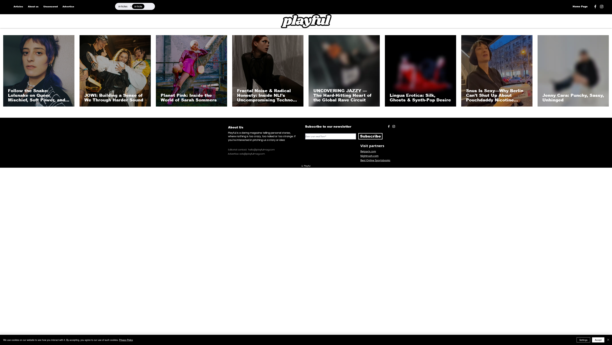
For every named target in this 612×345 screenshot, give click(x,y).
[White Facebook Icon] (389, 126)
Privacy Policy (126, 339)
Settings (583, 339)
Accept (598, 339)
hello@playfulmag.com (261, 149)
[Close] (608, 339)
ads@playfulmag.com (252, 153)
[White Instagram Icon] (601, 6)
